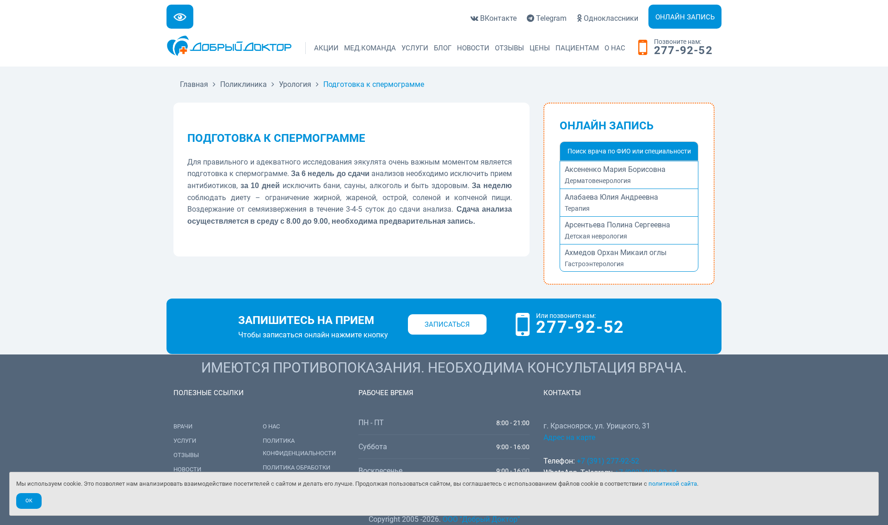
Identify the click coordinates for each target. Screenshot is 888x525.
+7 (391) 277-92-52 (608, 461)
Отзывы (509, 48)
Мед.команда (370, 48)
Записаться (447, 324)
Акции (326, 48)
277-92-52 (683, 51)
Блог (442, 48)
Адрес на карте (569, 437)
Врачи (182, 426)
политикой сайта (672, 483)
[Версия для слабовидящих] (179, 17)
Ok (28, 501)
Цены (540, 48)
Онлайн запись (685, 17)
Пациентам (577, 48)
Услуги (414, 48)
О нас (614, 48)
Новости (473, 48)
